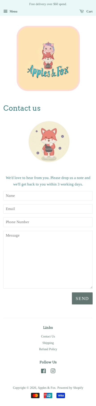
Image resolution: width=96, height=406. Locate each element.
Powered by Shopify (70, 387)
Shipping (48, 343)
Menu (13, 11)
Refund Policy (48, 349)
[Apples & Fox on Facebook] (43, 372)
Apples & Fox (47, 387)
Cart (89, 11)
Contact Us (48, 336)
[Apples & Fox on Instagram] (52, 372)
